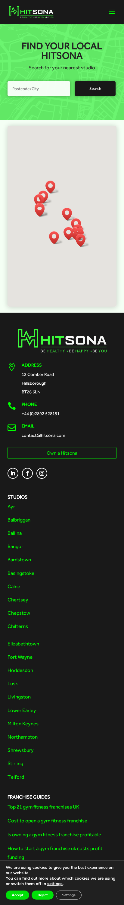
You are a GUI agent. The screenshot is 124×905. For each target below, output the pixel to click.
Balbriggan (19, 520)
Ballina (15, 533)
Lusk (13, 683)
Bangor (15, 546)
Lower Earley (22, 710)
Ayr (11, 506)
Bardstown (19, 560)
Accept (17, 895)
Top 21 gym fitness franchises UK (43, 807)
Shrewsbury (21, 750)
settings (55, 884)
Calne (14, 586)
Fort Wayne (20, 657)
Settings (69, 895)
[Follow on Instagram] (41, 473)
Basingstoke (21, 573)
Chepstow (19, 613)
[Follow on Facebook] (27, 473)
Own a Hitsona (62, 453)
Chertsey (18, 600)
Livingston (19, 697)
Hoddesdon (20, 670)
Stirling (15, 763)
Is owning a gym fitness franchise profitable (54, 834)
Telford (16, 777)
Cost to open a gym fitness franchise (47, 821)
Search (95, 88)
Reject (43, 895)
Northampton (23, 737)
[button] (56, 238)
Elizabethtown (23, 644)
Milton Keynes (23, 724)
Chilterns (18, 626)
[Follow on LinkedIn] (13, 473)
